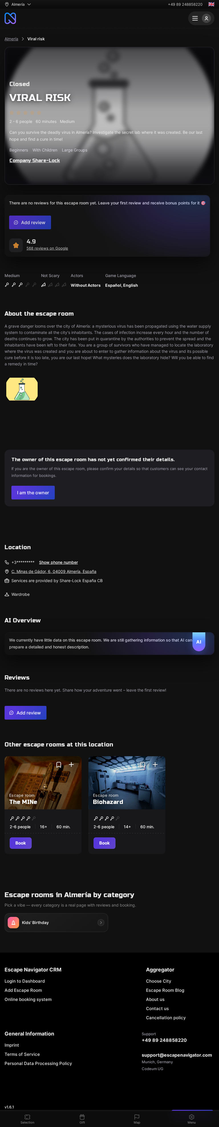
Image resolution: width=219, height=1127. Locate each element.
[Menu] (201, 18)
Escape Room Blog (165, 990)
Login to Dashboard (25, 981)
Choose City (158, 981)
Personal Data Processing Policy (38, 1063)
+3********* (23, 562)
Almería (11, 38)
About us (155, 999)
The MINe (23, 802)
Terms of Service (22, 1054)
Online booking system (28, 999)
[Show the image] (22, 389)
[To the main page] (10, 18)
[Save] (58, 764)
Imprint (12, 1045)
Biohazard (108, 802)
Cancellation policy (166, 1017)
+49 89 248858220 (185, 4)
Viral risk (36, 38)
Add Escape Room (23, 990)
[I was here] (71, 764)
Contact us (157, 1008)
